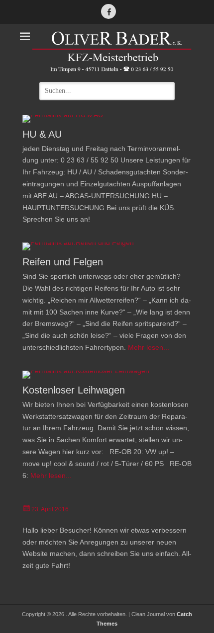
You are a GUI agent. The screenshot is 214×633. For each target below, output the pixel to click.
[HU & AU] (107, 119)
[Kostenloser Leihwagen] (107, 375)
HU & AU (42, 134)
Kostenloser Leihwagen (73, 390)
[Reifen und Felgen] (107, 246)
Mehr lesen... (148, 347)
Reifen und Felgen (62, 261)
